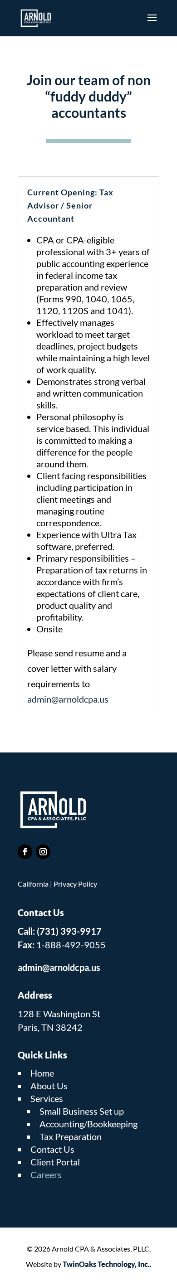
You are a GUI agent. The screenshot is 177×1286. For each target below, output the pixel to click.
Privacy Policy (75, 883)
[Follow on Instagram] (43, 851)
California (33, 883)
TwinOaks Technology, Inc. (106, 1264)
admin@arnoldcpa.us (67, 699)
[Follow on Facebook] (25, 851)
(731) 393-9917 (69, 931)
